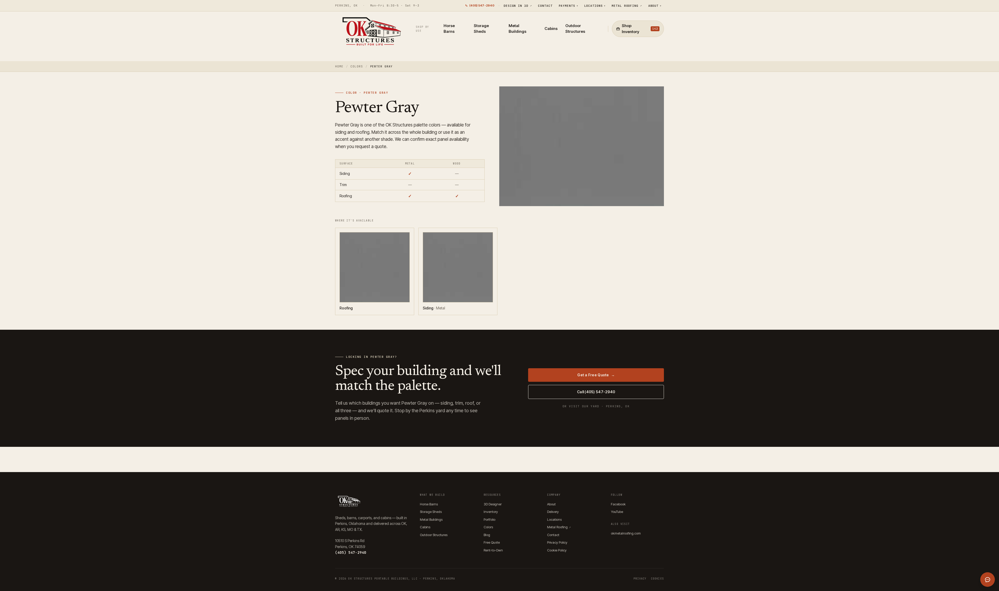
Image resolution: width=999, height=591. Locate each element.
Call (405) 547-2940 (596, 392)
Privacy (639, 578)
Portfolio (489, 519)
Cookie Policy (557, 550)
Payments (568, 6)
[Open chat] (987, 579)
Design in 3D (518, 6)
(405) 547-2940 (481, 5)
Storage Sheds (481, 28)
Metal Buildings (517, 28)
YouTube (617, 512)
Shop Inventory (640, 28)
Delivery (553, 512)
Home (339, 66)
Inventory (491, 512)
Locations (595, 6)
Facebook (618, 504)
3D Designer (493, 504)
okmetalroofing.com (626, 533)
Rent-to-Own (493, 550)
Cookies (657, 578)
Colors (356, 66)
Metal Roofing (627, 6)
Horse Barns (449, 28)
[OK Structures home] (370, 32)
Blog (487, 535)
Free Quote (492, 542)
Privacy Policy (557, 542)
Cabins (551, 28)
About (654, 6)
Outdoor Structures (575, 28)
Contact (545, 6)
